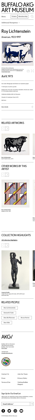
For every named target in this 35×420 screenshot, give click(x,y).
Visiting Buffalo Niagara (23, 383)
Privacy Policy (22, 378)
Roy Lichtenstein (15, 31)
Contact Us (5, 374)
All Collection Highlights (9, 240)
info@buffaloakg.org (6, 353)
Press (3, 378)
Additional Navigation (9, 22)
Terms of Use (5, 382)
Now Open (4, 348)
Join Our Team (23, 374)
